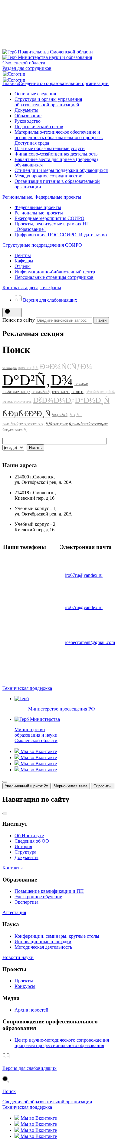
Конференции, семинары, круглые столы (57, 936)
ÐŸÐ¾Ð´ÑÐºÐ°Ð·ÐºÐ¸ (17, 401)
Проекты (24, 980)
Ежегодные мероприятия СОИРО (49, 218)
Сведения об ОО (32, 841)
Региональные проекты (39, 212)
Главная (10, 83)
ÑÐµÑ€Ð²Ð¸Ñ (26, 413)
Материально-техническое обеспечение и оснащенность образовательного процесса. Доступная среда (59, 137)
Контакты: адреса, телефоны (31, 287)
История (23, 846)
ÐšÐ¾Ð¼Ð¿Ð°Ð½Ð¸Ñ (71, 400)
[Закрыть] (4, 782)
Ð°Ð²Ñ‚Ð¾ (37, 380)
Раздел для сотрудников (26, 68)
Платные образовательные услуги (50, 148)
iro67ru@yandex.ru (84, 575)
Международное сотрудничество (48, 175)
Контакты (12, 867)
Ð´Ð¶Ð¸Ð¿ (77, 392)
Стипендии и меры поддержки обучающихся (61, 170)
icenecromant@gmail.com (90, 642)
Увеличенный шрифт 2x (26, 786)
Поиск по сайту (18, 320)
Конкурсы (25, 986)
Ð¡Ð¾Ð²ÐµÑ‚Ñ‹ (28, 368)
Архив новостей (31, 1009)
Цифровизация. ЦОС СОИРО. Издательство (61, 234)
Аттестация (14, 912)
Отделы (23, 266)
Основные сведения (35, 93)
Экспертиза (26, 902)
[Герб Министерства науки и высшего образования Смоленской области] (59, 62)
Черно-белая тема (70, 786)
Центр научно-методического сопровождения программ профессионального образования (62, 1042)
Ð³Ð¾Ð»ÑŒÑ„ (41, 392)
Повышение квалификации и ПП (49, 891)
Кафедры (24, 260)
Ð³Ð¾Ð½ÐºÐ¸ (61, 392)
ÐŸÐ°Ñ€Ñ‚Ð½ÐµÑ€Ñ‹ (100, 392)
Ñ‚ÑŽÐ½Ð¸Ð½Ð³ (57, 424)
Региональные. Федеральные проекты (41, 197)
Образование (28, 115)
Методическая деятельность (43, 947)
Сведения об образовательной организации (64, 83)
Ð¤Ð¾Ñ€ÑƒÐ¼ (66, 366)
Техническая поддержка (27, 688)
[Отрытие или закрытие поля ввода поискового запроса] (12, 312)
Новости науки (18, 957)
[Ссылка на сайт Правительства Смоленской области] (47, 51)
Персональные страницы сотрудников (54, 277)
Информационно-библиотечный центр (55, 271)
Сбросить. (102, 786)
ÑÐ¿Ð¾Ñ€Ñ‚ (60, 415)
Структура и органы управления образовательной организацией (48, 102)
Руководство (28, 121)
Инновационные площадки (43, 941)
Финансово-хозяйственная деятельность (56, 153)
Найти (101, 320)
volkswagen (9, 368)
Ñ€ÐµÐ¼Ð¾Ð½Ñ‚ (14, 430)
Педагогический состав (39, 126)
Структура (25, 852)
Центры (23, 255)
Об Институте (29, 835)
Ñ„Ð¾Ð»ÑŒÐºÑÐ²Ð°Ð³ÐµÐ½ (88, 424)
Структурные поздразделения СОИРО (42, 245)
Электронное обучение (38, 896)
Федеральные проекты (38, 207)
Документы (26, 110)
